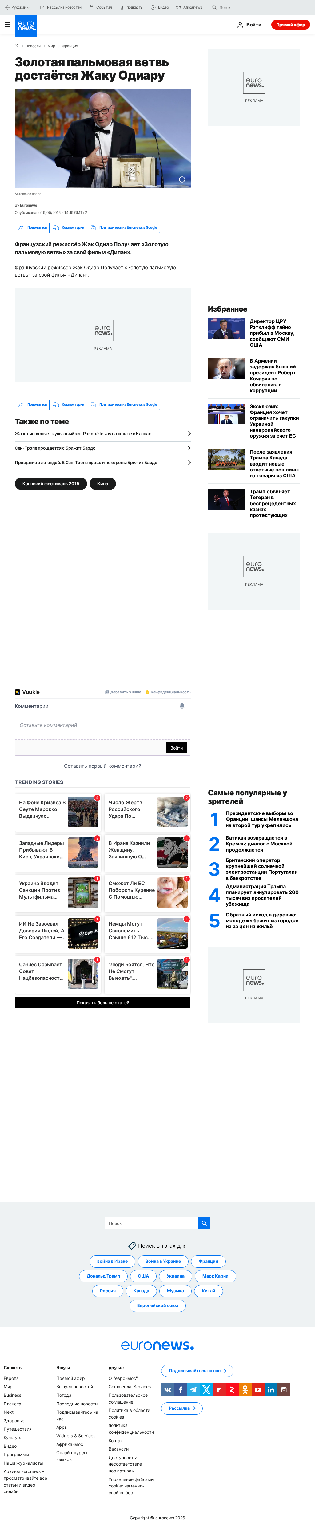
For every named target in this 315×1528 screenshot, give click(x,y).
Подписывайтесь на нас (195, 1370)
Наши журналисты (23, 1462)
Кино (102, 483)
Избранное (228, 309)
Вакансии (119, 1448)
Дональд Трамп (103, 1275)
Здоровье (14, 1420)
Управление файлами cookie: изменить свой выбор (131, 1485)
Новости (33, 46)
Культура (13, 1437)
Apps (61, 1427)
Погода (63, 1395)
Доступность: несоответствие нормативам (125, 1464)
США (143, 1275)
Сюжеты (13, 1367)
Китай (208, 1290)
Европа (11, 1377)
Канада (141, 1290)
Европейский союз (157, 1305)
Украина (176, 1275)
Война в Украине (163, 1261)
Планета (12, 1403)
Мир (51, 46)
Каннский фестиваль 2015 (50, 483)
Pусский (18, 7)
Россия (108, 1290)
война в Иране (112, 1261)
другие (116, 1367)
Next (9, 1412)
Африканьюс (69, 1444)
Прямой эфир (290, 24)
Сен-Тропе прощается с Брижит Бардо (55, 448)
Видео (10, 1445)
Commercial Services (130, 1386)
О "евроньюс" (123, 1377)
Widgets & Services (75, 1435)
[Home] (16, 46)
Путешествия (18, 1429)
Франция (70, 46)
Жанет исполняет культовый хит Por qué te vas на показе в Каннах (83, 433)
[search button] (214, 7)
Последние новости (77, 1403)
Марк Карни (215, 1275)
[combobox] (245, 7)
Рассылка (179, 1408)
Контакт (117, 1440)
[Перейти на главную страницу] (26, 26)
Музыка (175, 1290)
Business (12, 1395)
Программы (16, 1454)
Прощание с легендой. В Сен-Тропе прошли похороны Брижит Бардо (86, 462)
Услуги (63, 1367)
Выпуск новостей (74, 1386)
